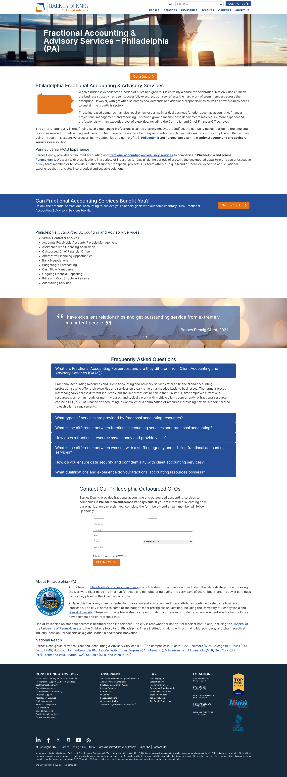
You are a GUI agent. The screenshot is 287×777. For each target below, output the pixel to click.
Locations (203, 674)
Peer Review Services (46, 698)
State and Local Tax (45, 711)
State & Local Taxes (159, 694)
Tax (153, 674)
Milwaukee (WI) (176, 650)
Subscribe (144, 747)
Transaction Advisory (45, 717)
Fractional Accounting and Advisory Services (56, 678)
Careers (224, 10)
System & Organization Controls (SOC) (118, 704)
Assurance (110, 674)
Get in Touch (106, 562)
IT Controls (105, 694)
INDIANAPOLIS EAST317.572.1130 (203, 705)
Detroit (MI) (44, 650)
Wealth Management (45, 688)
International (106, 691)
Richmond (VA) (54, 655)
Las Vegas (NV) (110, 650)
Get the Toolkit (232, 205)
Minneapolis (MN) (200, 650)
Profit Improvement (44, 701)
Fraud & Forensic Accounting (49, 691)
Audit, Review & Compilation (113, 681)
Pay (170, 3)
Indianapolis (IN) (85, 650)
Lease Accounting (108, 698)
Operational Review (109, 701)
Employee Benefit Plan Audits (114, 685)
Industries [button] (189, 10)
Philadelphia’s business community (114, 587)
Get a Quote (141, 76)
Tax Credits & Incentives (47, 714)
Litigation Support (44, 694)
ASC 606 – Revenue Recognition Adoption (119, 678)
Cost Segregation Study (47, 685)
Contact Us (236, 3)
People (154, 10)
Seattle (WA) (75, 655)
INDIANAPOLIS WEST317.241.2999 (203, 713)
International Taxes (159, 685)
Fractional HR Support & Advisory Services (55, 681)
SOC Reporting (42, 707)
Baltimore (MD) (200, 646)
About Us (242, 10)
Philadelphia (150, 137)
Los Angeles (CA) (134, 650)
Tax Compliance (157, 698)
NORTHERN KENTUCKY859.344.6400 (204, 696)
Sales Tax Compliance (46, 704)
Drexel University (81, 612)
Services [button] (170, 10)
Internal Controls (108, 688)
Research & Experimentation (163, 688)
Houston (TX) (63, 650)
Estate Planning (157, 681)
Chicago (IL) (221, 646)
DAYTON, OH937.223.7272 (199, 688)
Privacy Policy (127, 747)
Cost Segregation (158, 678)
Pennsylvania (45, 159)
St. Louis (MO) (96, 655)
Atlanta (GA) (179, 646)
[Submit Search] (221, 3)
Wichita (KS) (122, 655)
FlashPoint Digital (70, 765)
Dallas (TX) (239, 646)
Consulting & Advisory (57, 674)
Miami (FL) (155, 650)
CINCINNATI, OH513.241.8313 (201, 679)
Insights (207, 10)
